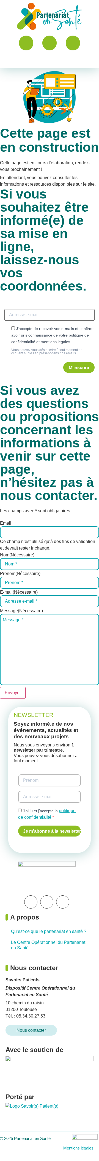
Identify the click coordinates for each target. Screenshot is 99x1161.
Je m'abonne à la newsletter (52, 831)
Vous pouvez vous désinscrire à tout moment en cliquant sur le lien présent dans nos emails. (46, 351)
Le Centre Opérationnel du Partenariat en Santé (48, 945)
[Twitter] (46, 902)
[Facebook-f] (62, 902)
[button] (49, 60)
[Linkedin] (30, 902)
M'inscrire (79, 367)
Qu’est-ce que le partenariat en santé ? (48, 931)
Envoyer (13, 692)
